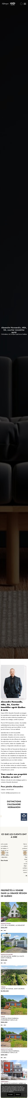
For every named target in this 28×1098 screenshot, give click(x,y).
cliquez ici (11, 1091)
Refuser (18, 1094)
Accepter (10, 1094)
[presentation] (3, 853)
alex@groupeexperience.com (13, 793)
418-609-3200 (10, 789)
